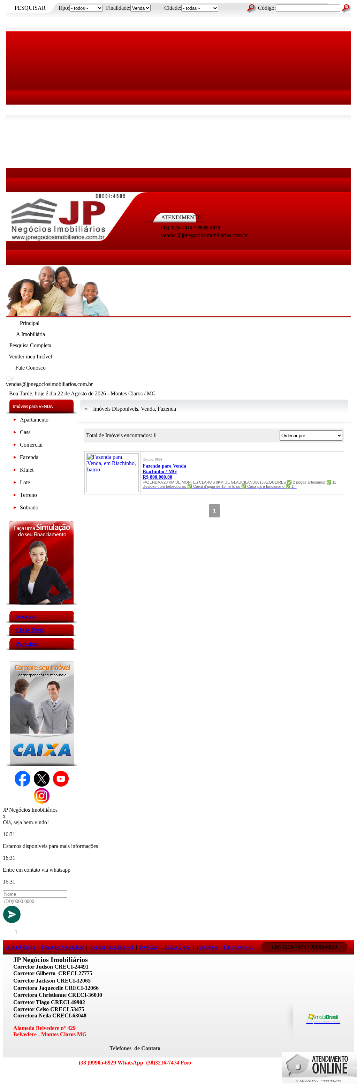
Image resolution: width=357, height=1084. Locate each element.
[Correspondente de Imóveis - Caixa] (41, 764)
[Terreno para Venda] (15, 496)
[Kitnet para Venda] (15, 471)
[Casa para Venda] (15, 434)
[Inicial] (68, 240)
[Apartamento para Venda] (15, 421)
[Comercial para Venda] (15, 446)
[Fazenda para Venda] (15, 459)
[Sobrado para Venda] (15, 509)
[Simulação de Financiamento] (41, 603)
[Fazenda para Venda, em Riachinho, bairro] (112, 490)
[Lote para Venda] (15, 484)
